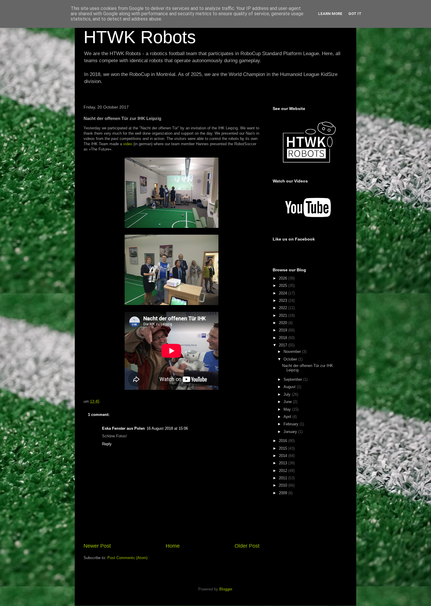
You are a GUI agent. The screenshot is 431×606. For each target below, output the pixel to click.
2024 (283, 293)
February (292, 424)
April (288, 416)
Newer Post (97, 546)
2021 (283, 315)
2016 (283, 441)
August (290, 387)
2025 (283, 285)
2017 (283, 345)
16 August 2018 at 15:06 (167, 428)
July (288, 394)
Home (173, 546)
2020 (283, 323)
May (288, 409)
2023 (283, 300)
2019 (283, 330)
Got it (355, 13)
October (291, 359)
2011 (283, 478)
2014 (283, 455)
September (293, 379)
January (291, 431)
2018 (283, 338)
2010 (283, 485)
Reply (107, 444)
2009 (283, 493)
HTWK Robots (140, 37)
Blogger (225, 589)
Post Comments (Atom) (127, 558)
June (288, 402)
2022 (283, 308)
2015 (283, 448)
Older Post (247, 546)
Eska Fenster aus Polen (123, 428)
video (127, 144)
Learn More (330, 13)
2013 (283, 463)
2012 (283, 470)
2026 (283, 278)
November (293, 351)
